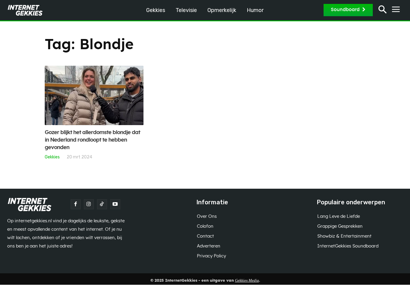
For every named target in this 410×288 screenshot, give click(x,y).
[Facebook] (76, 204)
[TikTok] (102, 204)
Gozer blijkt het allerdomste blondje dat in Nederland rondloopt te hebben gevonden (92, 140)
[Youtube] (115, 204)
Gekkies (52, 156)
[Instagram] (89, 204)
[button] (382, 10)
